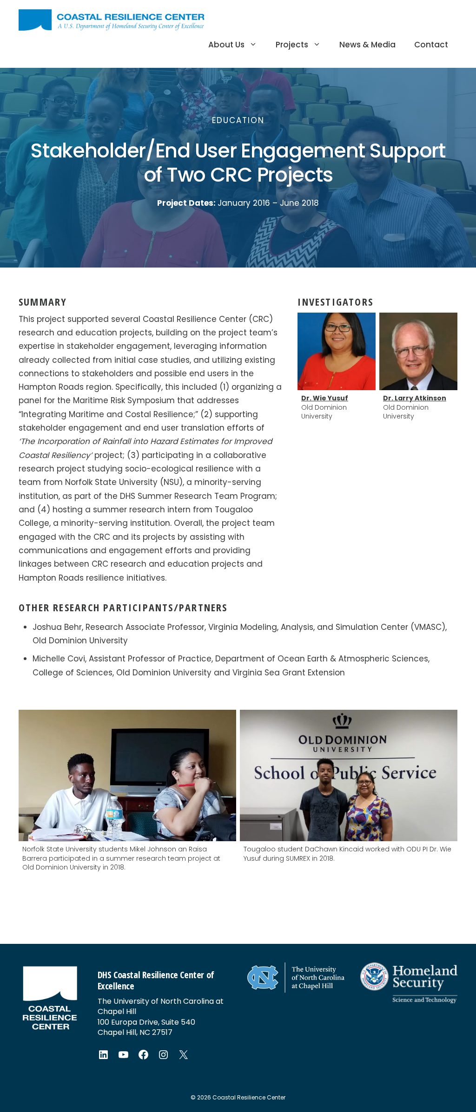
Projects (292, 44)
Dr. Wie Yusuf (324, 398)
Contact (431, 44)
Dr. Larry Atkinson (414, 398)
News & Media (367, 44)
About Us (226, 44)
